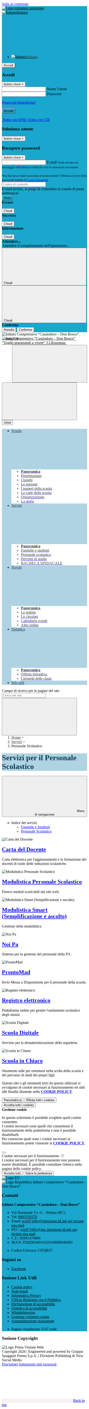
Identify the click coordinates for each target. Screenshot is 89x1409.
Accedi (8, 65)
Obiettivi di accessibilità (29, 1308)
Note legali (19, 1291)
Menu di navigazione (59, 812)
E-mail (52, 162)
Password (54, 94)
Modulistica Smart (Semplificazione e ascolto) (34, 913)
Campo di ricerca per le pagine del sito (30, 691)
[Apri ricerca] (49, 363)
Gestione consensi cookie (30, 1317)
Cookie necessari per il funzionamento (31, 1156)
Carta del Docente (24, 849)
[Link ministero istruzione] (23, 8)
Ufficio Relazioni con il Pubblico (36, 1300)
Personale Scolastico (36, 831)
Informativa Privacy (26, 1295)
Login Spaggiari (37, 180)
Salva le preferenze (38, 1173)
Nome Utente (57, 89)
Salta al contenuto (15, 4)
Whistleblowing (23, 1312)
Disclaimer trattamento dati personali (29, 1364)
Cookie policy (22, 1287)
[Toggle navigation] (39, 401)
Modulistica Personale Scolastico (42, 882)
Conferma (25, 329)
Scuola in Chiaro (22, 1061)
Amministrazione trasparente (32, 1321)
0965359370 (27, 1217)
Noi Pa (10, 944)
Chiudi (8, 211)
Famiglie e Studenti (35, 827)
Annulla (9, 329)
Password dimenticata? (19, 102)
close (7, 422)
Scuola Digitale (20, 1033)
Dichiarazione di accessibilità (33, 1304)
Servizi (16, 742)
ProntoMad (16, 972)
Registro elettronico (26, 1000)
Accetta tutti (19, 1105)
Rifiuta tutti (40, 1100)
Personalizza (13, 1100)
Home (16, 737)
